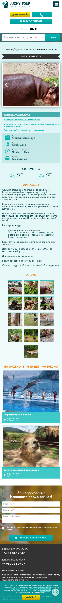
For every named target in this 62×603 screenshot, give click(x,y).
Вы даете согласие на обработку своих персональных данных (31, 528)
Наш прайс (22, 15)
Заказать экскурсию (33, 538)
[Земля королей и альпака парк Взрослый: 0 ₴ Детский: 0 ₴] (31, 446)
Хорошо (31, 597)
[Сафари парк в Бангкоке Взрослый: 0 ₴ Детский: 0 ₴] (31, 391)
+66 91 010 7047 (13, 553)
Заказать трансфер (31, 21)
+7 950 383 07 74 (14, 563)
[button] (6, 85)
